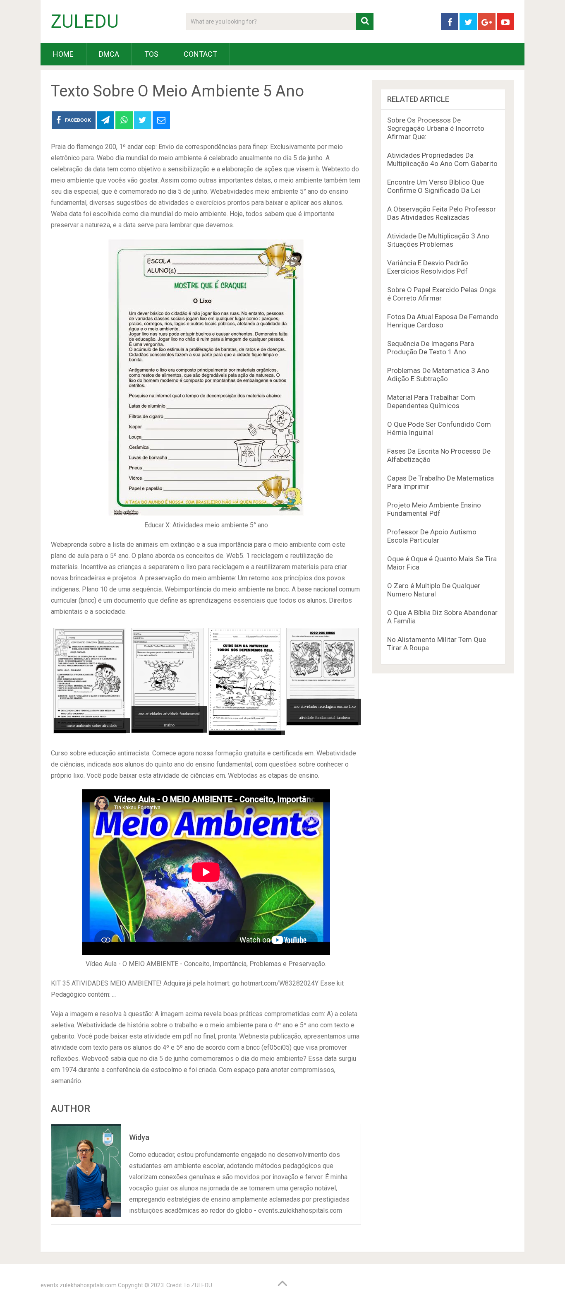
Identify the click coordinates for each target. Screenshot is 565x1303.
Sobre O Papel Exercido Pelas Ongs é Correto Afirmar (441, 294)
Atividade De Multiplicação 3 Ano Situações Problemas (438, 240)
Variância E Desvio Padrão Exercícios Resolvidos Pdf (427, 267)
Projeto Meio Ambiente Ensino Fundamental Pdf (434, 509)
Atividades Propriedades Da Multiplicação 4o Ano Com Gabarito (442, 159)
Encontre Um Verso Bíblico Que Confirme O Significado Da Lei (435, 186)
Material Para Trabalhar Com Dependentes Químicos (431, 401)
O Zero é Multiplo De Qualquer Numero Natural (433, 590)
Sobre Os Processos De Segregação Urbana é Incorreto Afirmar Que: (435, 128)
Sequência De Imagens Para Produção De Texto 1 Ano (430, 347)
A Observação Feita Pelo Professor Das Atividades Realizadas (441, 213)
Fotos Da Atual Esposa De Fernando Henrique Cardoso (442, 321)
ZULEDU (85, 21)
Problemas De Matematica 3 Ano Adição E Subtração (438, 374)
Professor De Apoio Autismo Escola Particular (431, 536)
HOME (63, 54)
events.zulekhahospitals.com (79, 1285)
